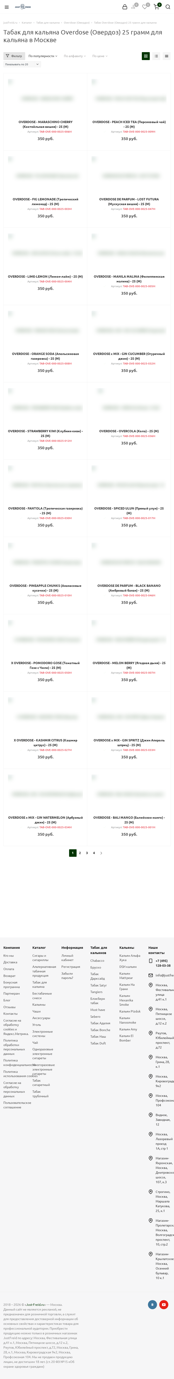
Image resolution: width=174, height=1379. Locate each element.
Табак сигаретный (41, 1083)
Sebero (95, 1016)
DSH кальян (128, 967)
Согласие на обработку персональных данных (14, 1089)
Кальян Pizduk (129, 1011)
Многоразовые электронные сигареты (43, 1069)
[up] (152, 1362)
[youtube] (163, 1304)
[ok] (152, 1304)
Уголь (36, 1025)
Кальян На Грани (127, 987)
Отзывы (9, 1007)
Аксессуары (41, 1018)
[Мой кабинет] (125, 7)
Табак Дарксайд (97, 976)
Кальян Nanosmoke (127, 1020)
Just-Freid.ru (35, 1304)
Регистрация (70, 967)
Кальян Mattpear (126, 976)
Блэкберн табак (97, 1001)
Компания (11, 947)
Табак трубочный (40, 1094)
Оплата (8, 969)
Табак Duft (98, 1043)
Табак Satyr (98, 985)
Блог (6, 1000)
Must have (97, 1010)
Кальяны (39, 1004)
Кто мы (8, 955)
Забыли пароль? (67, 976)
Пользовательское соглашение (14, 1105)
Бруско (95, 967)
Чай (35, 1042)
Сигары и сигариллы (40, 958)
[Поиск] (168, 7)
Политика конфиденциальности (14, 1063)
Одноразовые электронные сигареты (42, 1053)
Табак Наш (98, 1036)
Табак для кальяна (39, 985)
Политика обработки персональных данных (14, 1047)
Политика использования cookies (14, 1074)
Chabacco (97, 960)
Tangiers (96, 992)
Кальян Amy (128, 1029)
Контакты (10, 1013)
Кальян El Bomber (126, 1038)
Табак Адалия (100, 1023)
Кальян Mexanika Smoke (126, 1000)
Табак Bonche (100, 1030)
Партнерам (11, 993)
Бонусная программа (11, 985)
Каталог (39, 947)
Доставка (10, 962)
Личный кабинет (67, 958)
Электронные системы (42, 1034)
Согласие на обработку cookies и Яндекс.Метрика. (14, 1027)
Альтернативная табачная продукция (43, 971)
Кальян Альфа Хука (129, 958)
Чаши (36, 1011)
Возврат (9, 976)
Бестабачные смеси (42, 996)
